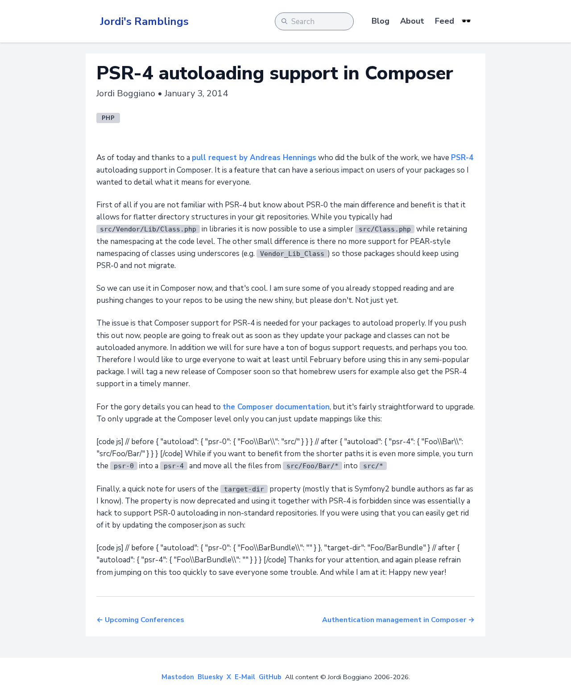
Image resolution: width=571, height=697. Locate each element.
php (108, 118)
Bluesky (210, 676)
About (412, 21)
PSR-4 (462, 158)
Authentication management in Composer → (398, 620)
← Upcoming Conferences (140, 620)
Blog (380, 21)
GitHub (270, 676)
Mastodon (177, 676)
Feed (444, 21)
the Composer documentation (276, 407)
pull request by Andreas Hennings (254, 158)
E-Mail (245, 676)
